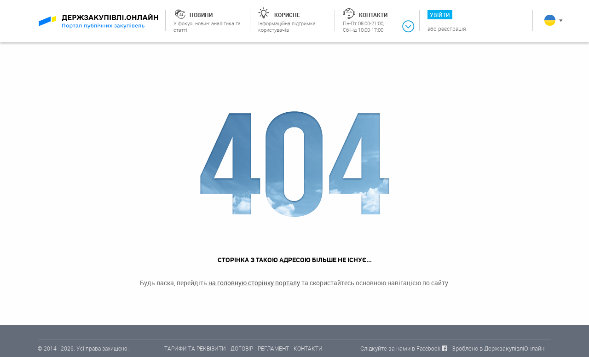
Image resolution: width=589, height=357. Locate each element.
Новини (201, 15)
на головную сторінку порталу (254, 282)
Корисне (287, 15)
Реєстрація (452, 28)
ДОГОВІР (242, 348)
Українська (550, 20)
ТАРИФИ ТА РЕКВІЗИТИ (195, 348)
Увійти (440, 14)
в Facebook (426, 348)
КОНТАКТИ (308, 348)
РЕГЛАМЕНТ (273, 348)
